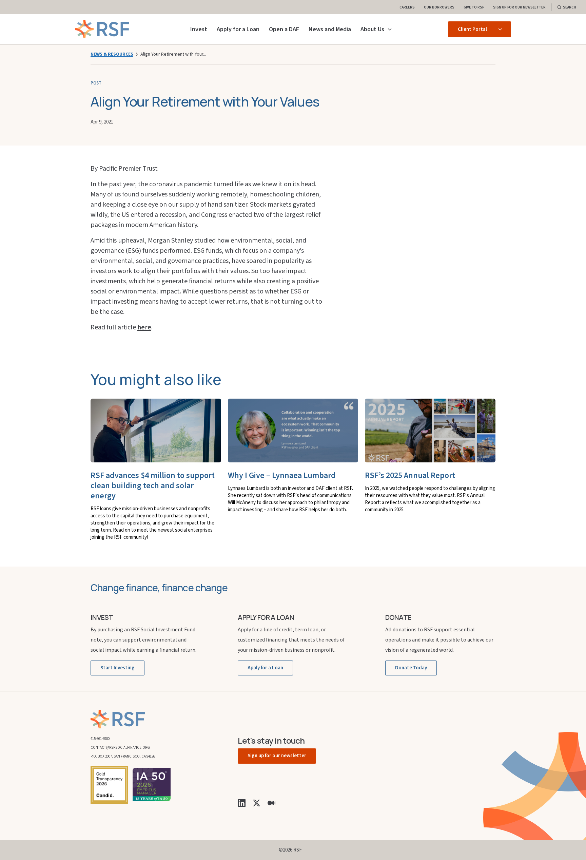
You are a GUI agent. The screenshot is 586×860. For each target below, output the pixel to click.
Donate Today (411, 667)
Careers (407, 7)
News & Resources (112, 54)
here (144, 327)
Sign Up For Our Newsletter (519, 7)
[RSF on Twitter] (256, 802)
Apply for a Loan (238, 29)
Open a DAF (284, 29)
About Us (372, 29)
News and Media (330, 29)
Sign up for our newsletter (277, 755)
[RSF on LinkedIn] (242, 802)
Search (569, 7)
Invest (198, 29)
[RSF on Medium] (271, 802)
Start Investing (117, 667)
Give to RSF (474, 7)
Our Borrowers (439, 7)
